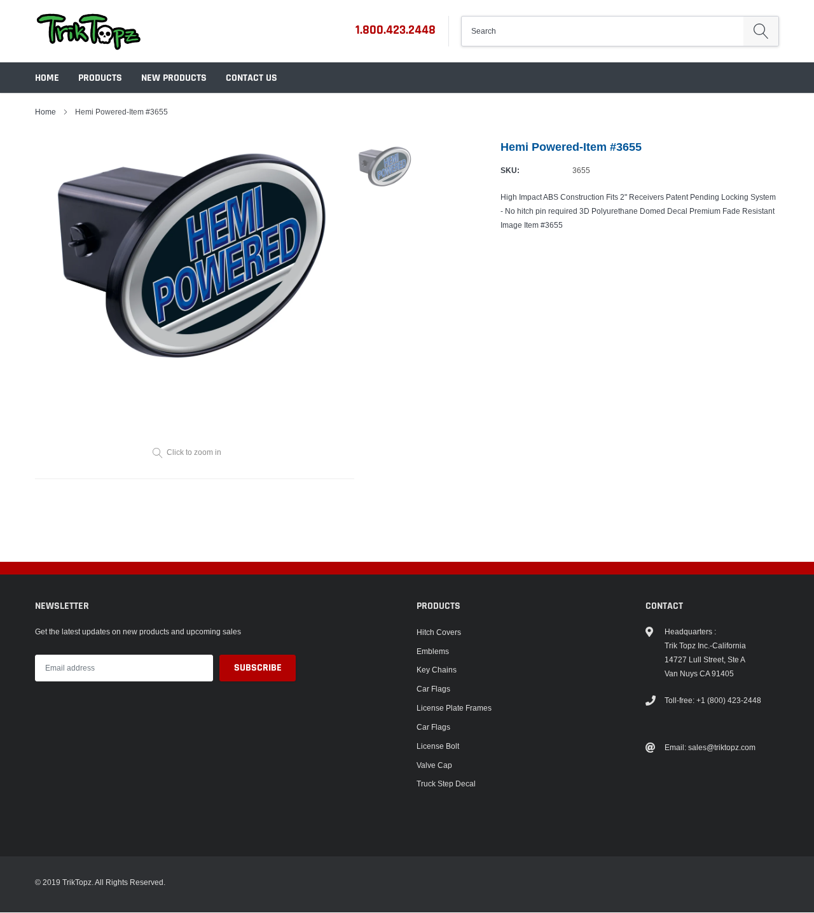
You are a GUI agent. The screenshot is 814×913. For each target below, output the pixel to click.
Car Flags (433, 688)
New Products (174, 78)
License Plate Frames (454, 708)
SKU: (510, 170)
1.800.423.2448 (395, 30)
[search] (760, 31)
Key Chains (437, 669)
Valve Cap (434, 765)
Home (47, 78)
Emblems (433, 651)
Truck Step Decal (446, 783)
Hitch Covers (439, 632)
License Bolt (438, 746)
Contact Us (251, 78)
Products (100, 78)
